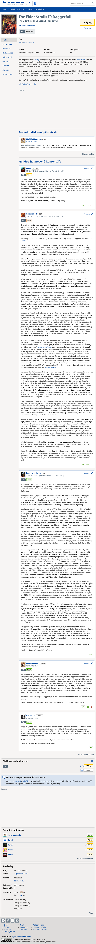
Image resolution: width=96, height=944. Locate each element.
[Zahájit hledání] (92, 3)
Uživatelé (20, 9)
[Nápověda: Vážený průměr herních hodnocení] (91, 761)
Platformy (87, 28)
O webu (7, 925)
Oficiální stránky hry (26, 84)
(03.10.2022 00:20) (31, 145)
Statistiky (5, 70)
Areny (37, 60)
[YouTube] (17, 921)
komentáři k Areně (45, 347)
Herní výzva (40, 9)
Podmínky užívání (39, 927)
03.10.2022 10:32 (32, 142)
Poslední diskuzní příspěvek (38, 132)
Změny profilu (7, 74)
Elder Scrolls (80, 60)
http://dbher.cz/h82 (21, 873)
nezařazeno (27, 42)
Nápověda (24, 927)
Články (6, 927)
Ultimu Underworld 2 (52, 367)
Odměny (23, 929)
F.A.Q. (22, 925)
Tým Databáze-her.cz (22, 936)
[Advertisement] (57, 108)
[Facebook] (8, 921)
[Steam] (3, 921)
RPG (20, 42)
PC (22, 31)
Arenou (23, 241)
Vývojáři (12, 9)
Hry (4, 9)
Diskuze (30, 9)
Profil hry (5, 40)
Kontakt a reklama (39, 929)
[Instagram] (12, 921)
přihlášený (26, 781)
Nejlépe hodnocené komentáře (40, 161)
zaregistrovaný (15, 781)
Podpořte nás (38, 925)
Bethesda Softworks (27, 25)
